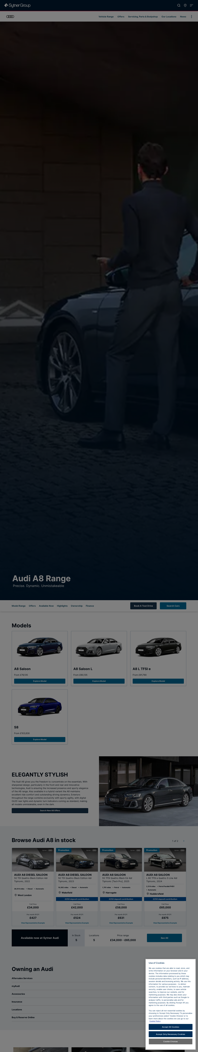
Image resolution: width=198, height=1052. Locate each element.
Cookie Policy (155, 1021)
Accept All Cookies (170, 1027)
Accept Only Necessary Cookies (170, 1034)
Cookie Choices (170, 1041)
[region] (170, 1004)
